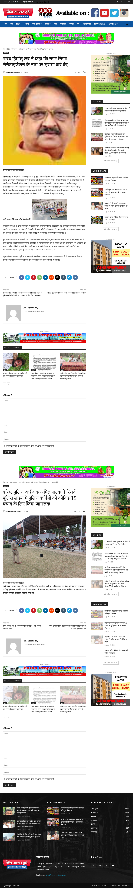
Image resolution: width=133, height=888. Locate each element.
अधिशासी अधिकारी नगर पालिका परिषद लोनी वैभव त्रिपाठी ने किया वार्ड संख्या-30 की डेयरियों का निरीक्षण (117, 150)
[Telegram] (69, 277)
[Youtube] (128, 1)
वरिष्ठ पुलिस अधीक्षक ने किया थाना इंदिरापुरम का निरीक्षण (66, 293)
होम (4, 49)
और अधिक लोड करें (109, 161)
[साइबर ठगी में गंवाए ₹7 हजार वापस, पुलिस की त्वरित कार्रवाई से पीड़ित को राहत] (97, 206)
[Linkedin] (45, 277)
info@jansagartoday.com (56, 875)
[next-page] (8, 384)
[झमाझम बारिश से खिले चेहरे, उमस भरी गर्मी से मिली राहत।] (97, 220)
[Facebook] (117, 1)
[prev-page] (4, 384)
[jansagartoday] (4, 72)
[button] (127, 24)
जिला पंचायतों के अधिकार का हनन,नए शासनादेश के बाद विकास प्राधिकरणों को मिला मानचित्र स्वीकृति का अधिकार (43, 376)
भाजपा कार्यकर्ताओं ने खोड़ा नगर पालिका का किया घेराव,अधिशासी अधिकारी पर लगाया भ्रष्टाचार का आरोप (29, 823)
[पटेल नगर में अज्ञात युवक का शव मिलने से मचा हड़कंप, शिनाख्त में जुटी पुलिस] (16, 362)
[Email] (57, 277)
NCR (8, 49)
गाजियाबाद (14, 49)
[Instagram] (121, 1)
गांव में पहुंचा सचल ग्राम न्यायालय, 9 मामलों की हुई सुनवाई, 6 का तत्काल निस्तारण (116, 192)
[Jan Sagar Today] (18, 13)
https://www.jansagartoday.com (34, 311)
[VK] (75, 277)
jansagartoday (14, 72)
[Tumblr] (63, 277)
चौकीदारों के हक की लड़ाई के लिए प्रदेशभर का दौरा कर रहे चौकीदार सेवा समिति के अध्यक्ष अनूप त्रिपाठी (73, 376)
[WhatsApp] (39, 277)
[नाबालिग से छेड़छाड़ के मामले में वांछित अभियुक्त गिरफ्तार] (97, 180)
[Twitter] (125, 1)
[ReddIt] (51, 277)
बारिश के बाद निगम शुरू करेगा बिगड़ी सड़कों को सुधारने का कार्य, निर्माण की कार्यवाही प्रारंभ (28, 810)
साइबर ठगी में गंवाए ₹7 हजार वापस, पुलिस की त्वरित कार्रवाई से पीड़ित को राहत (116, 205)
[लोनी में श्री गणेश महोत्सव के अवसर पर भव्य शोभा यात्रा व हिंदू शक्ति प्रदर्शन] (9, 837)
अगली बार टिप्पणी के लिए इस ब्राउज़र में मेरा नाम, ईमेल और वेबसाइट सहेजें (30, 446)
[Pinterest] (33, 277)
